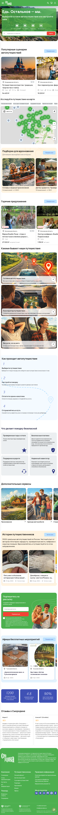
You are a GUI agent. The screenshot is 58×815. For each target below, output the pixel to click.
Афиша (16, 791)
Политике (7, 626)
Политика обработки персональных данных (45, 776)
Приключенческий (47, 103)
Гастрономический (6, 103)
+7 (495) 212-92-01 (41, 805)
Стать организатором (5, 778)
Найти (51, 33)
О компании (4, 775)
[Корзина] (51, 3)
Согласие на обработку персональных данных (42, 780)
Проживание (18, 785)
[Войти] (55, 3)
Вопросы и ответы (4, 795)
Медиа (16, 788)
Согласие (18, 622)
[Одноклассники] (55, 794)
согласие (10, 617)
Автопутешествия (19, 778)
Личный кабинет (19, 775)
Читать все (50, 534)
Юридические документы (42, 784)
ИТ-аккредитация (5, 785)
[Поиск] (48, 3)
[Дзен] (44, 793)
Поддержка (4, 798)
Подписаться (16, 614)
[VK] (36, 793)
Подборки (17, 783)
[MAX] (51, 793)
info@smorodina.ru (42, 808)
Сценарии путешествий (21, 780)
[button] (14, 108)
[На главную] (8, 3)
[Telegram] (40, 793)
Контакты (4, 782)
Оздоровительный (36, 103)
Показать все (50, 51)
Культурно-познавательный (21, 103)
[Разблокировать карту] (54, 111)
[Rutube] (47, 793)
